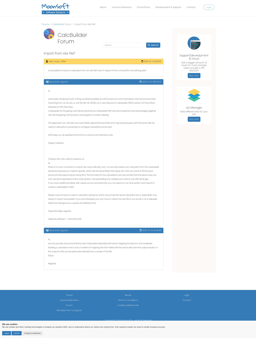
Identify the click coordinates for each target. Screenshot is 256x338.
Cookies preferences (128, 305)
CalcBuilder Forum (61, 24)
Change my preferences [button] (32, 333)
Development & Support (168, 7)
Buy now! (194, 75)
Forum (69, 305)
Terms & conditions (128, 300)
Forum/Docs (143, 7)
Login (209, 7)
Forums (45, 24)
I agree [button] (6, 333)
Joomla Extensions (122, 7)
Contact (191, 7)
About (103, 7)
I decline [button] (16, 333)
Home (69, 295)
